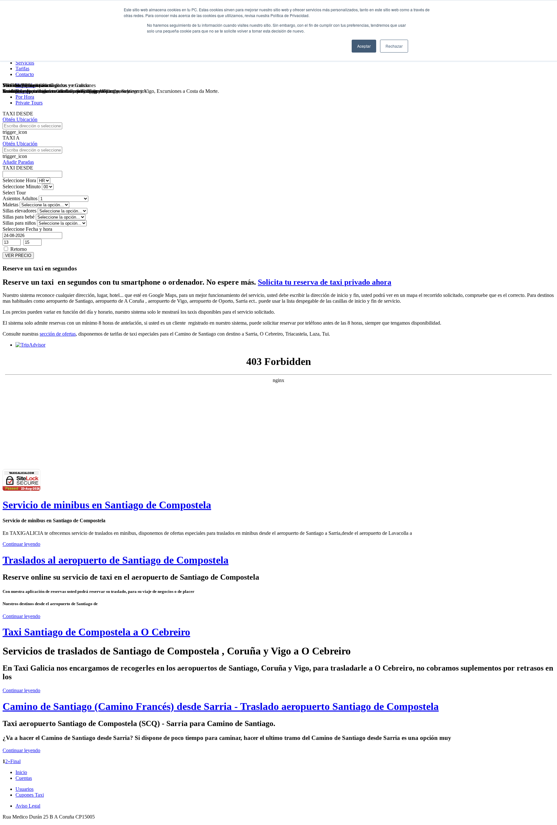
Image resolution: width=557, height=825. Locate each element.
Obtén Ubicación (20, 119)
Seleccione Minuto (22, 186)
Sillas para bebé (18, 217)
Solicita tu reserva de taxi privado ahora (324, 282)
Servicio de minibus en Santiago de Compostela (107, 505)
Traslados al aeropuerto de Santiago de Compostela (116, 560)
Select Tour (14, 192)
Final (15, 761)
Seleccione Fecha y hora (27, 229)
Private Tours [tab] (29, 102)
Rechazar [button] (394, 46)
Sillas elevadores (19, 210)
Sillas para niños (19, 223)
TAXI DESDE (18, 113)
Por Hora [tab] (24, 97)
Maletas (10, 204)
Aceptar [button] (364, 46)
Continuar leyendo (21, 544)
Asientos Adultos (20, 198)
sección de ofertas (58, 334)
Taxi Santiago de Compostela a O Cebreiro (96, 632)
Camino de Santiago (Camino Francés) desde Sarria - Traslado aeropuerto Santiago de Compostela (221, 706)
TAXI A (11, 138)
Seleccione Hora (19, 180)
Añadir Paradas (18, 162)
